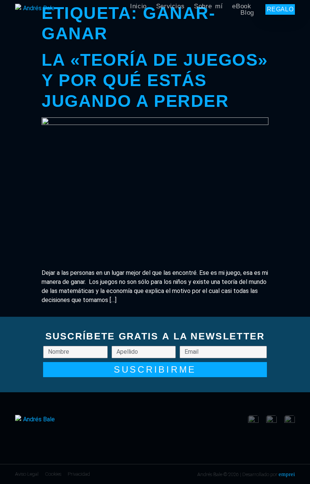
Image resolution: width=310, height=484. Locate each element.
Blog (247, 12)
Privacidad (79, 474)
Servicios (170, 6)
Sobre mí (208, 6)
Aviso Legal (27, 474)
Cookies (53, 474)
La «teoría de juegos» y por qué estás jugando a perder (155, 80)
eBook (241, 6)
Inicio (138, 6)
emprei (287, 474)
